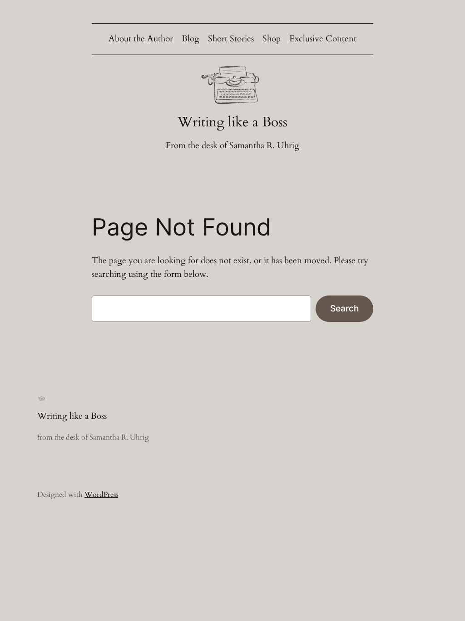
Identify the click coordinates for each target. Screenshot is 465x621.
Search (344, 308)
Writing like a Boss (232, 122)
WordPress (101, 495)
